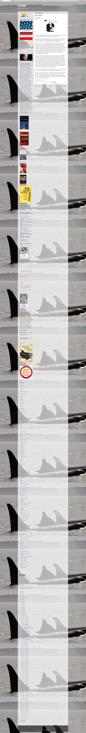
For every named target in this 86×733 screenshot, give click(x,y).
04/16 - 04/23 (24, 692)
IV (22, 234)
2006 (22, 613)
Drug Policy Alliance (23, 558)
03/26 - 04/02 (24, 697)
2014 (22, 601)
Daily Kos (21, 395)
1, (24, 237)
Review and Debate (24, 207)
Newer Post (38, 86)
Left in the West (22, 491)
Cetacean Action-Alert (24, 510)
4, (26, 237)
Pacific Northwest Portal (24, 504)
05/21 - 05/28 (24, 684)
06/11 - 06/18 (24, 679)
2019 (22, 593)
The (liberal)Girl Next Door (24, 484)
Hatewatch (28, 109)
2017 (22, 596)
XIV (30, 286)
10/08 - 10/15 (24, 652)
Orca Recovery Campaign (24, 518)
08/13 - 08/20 (24, 665)
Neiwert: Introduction (23, 215)
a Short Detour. (26, 339)
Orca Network (22, 512)
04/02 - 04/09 (25, 695)
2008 (22, 610)
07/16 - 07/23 (24, 672)
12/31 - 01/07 (24, 615)
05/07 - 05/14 (24, 687)
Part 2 (28, 260)
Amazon (21, 46)
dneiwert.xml (22, 588)
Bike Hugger (22, 501)
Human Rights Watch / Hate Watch (26, 556)
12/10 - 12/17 (24, 620)
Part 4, (21, 262)
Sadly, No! (21, 406)
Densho (21, 543)
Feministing (22, 402)
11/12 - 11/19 (24, 644)
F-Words (21, 462)
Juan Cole (21, 414)
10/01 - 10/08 (24, 654)
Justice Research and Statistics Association (25, 554)
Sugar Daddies (24, 641)
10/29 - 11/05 (24, 648)
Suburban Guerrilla (23, 412)
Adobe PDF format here (28, 245)
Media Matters (22, 542)
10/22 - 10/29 (24, 649)
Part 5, (23, 262)
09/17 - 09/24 (24, 657)
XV (21, 287)
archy (21, 430)
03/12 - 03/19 (24, 700)
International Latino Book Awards (25, 78)
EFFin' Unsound (22, 482)
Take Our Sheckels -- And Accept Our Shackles (26, 639)
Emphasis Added (23, 431)
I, (28, 334)
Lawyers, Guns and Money (24, 433)
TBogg (21, 397)
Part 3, (31, 260)
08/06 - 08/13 (24, 667)
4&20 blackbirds (23, 489)
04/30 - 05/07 (24, 689)
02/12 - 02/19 (24, 707)
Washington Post (41, 40)
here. (64, 75)
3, (23, 241)
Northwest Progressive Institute (25, 503)
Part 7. (30, 262)
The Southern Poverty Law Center (26, 536)
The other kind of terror (26, 631)
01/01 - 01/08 (24, 716)
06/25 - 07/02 (24, 676)
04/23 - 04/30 (24, 691)
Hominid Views (22, 450)
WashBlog (21, 447)
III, (31, 338)
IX (23, 286)
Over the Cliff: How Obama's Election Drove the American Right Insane (26, 102)
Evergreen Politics (23, 476)
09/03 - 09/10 (24, 660)
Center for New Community (25, 540)
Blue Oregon (22, 458)
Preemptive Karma (23, 441)
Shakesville (22, 408)
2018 (22, 594)
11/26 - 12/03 (24, 623)
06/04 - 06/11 (24, 681)
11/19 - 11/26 (24, 643)
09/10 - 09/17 (24, 659)
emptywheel (22, 401)
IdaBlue (21, 460)
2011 (22, 605)
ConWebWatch (22, 563)
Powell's (21, 50)
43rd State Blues (22, 456)
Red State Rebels (23, 454)
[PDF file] (21, 283)
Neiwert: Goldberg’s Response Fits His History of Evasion (26, 232)
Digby (21, 389)
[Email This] (51, 82)
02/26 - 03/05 (24, 703)
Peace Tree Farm (23, 439)
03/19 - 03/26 (24, 699)
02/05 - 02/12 (24, 708)
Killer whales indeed (25, 624)
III (21, 234)
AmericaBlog (22, 421)
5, (27, 237)
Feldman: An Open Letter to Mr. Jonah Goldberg (25, 227)
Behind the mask (25, 637)
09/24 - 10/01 (24, 656)
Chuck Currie (22, 493)
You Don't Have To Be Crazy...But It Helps (25, 635)
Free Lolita (22, 527)
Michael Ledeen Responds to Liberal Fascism (26, 223)
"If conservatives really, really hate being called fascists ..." (25, 208)
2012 (22, 604)
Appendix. (23, 235)
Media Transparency (23, 545)
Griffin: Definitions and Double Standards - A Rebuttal (25, 229)
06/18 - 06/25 (24, 678)
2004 (22, 720)
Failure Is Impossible (23, 565)
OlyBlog (21, 437)
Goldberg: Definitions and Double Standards (25, 225)
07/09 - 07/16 (24, 673)
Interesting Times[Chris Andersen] (23, 472)
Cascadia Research (23, 529)
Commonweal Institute (24, 562)
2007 (22, 612)
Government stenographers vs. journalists (27, 628)
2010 (22, 607)
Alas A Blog (22, 416)
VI (24, 234)
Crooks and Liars (23, 387)
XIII (28, 286)
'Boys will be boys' (25, 630)
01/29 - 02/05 (24, 710)
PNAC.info (22, 549)
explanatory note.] (27, 287)
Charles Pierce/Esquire (24, 391)
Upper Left (22, 478)
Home (50, 86)
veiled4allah (22, 474)
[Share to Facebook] (54, 82)
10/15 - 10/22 (24, 651)
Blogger (49, 730)
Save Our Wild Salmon (24, 531)
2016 (22, 597)
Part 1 (26, 260)
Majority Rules (22, 495)
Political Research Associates (25, 538)
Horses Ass (22, 435)
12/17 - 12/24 (24, 618)
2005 (22, 718)
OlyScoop (21, 480)
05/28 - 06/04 (24, 683)
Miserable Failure (23, 567)
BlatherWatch (22, 445)
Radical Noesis (22, 464)
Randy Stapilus (22, 499)
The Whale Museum (23, 520)
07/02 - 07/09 (24, 675)
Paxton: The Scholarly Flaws (25, 216)
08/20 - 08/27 (24, 664)
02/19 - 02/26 (24, 705)
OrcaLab (21, 523)
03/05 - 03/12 (24, 702)
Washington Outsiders (24, 497)
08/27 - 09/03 (24, 662)
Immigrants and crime (25, 626)
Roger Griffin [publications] (24, 547)
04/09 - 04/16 (24, 694)
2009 (22, 609)
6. (29, 237)
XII (27, 286)
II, (20, 234)
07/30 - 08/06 (24, 668)
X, (31, 234)
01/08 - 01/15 (24, 715)
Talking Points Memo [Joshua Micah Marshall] (26, 419)
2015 (22, 599)
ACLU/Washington (23, 560)
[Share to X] (53, 82)
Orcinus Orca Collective (24, 516)
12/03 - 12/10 (24, 621)
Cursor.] (23, 290)
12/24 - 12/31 (24, 616)
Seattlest (21, 465)
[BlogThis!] (52, 82)
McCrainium (22, 448)
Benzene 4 (22, 467)
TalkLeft (21, 404)
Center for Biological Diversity (25, 525)
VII (25, 234)
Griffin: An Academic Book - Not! (26, 217)
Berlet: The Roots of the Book (25, 221)
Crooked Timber (23, 410)
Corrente (21, 469)
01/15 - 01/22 (24, 713)
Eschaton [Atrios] (23, 393)
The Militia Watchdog (23, 551)
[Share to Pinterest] (55, 82)
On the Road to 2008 (23, 443)
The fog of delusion (25, 633)
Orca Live (21, 521)
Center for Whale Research (24, 514)
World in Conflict (23, 486)
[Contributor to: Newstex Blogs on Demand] (23, 583)
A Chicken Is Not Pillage (24, 487)
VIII (27, 234)
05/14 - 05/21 (24, 686)
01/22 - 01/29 (24, 711)
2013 (22, 602)
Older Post (63, 86)
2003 (22, 721)
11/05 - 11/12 (24, 646)
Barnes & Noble (22, 48)
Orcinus (22, 5)
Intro (21, 237)
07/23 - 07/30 (24, 670)
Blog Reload (22, 452)
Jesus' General (22, 428)
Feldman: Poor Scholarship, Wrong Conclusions (26, 220)
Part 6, (26, 262)
